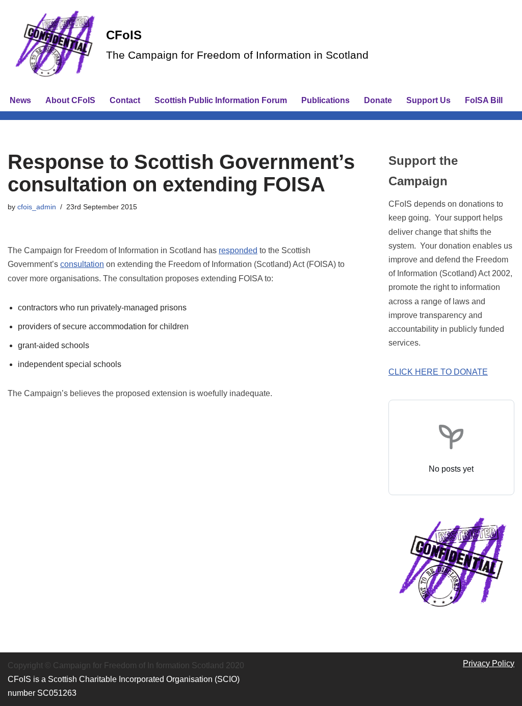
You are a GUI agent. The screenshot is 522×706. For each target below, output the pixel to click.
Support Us (428, 100)
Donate (378, 100)
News (20, 100)
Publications (325, 100)
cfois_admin (36, 207)
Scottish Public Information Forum (220, 100)
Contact (125, 100)
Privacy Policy (488, 663)
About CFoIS (70, 100)
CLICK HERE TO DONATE (438, 372)
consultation (82, 264)
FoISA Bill (484, 100)
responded (238, 250)
